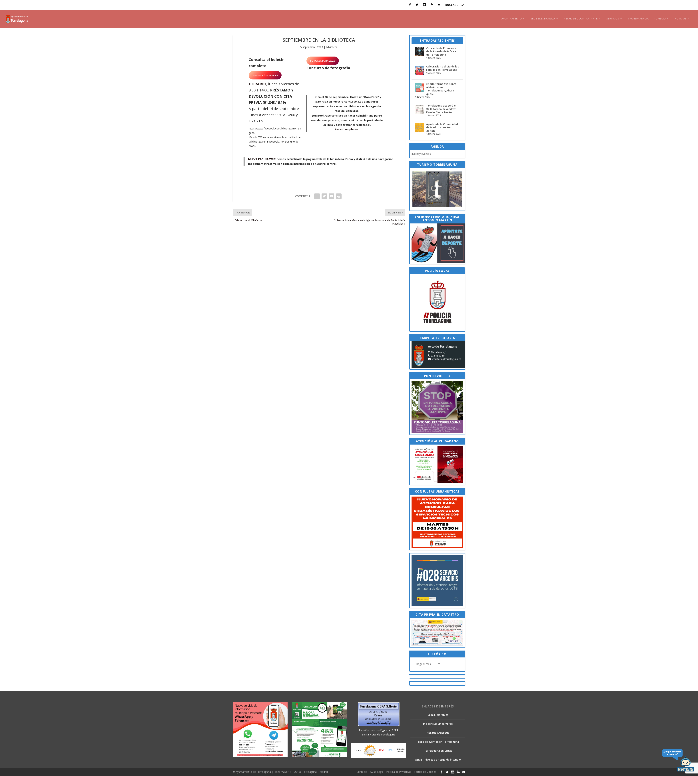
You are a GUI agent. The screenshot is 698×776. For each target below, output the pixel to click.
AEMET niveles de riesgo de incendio (438, 759)
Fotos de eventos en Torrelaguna (438, 741)
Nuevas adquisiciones (265, 75)
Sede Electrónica (543, 18)
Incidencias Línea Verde (438, 723)
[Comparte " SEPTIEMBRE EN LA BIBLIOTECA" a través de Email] (331, 196)
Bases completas (346, 129)
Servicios (612, 18)
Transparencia (638, 18)
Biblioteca (332, 47)
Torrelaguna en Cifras (438, 750)
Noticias (680, 18)
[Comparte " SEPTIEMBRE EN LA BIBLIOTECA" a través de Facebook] (317, 196)
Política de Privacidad (398, 771)
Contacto (361, 771)
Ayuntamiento (511, 18)
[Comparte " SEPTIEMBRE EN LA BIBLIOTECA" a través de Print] (338, 196)
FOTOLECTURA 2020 (322, 60)
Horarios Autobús (438, 732)
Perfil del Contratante (580, 18)
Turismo (660, 18)
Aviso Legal (377, 771)
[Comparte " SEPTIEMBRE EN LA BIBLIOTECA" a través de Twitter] (324, 196)
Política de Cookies (425, 771)
